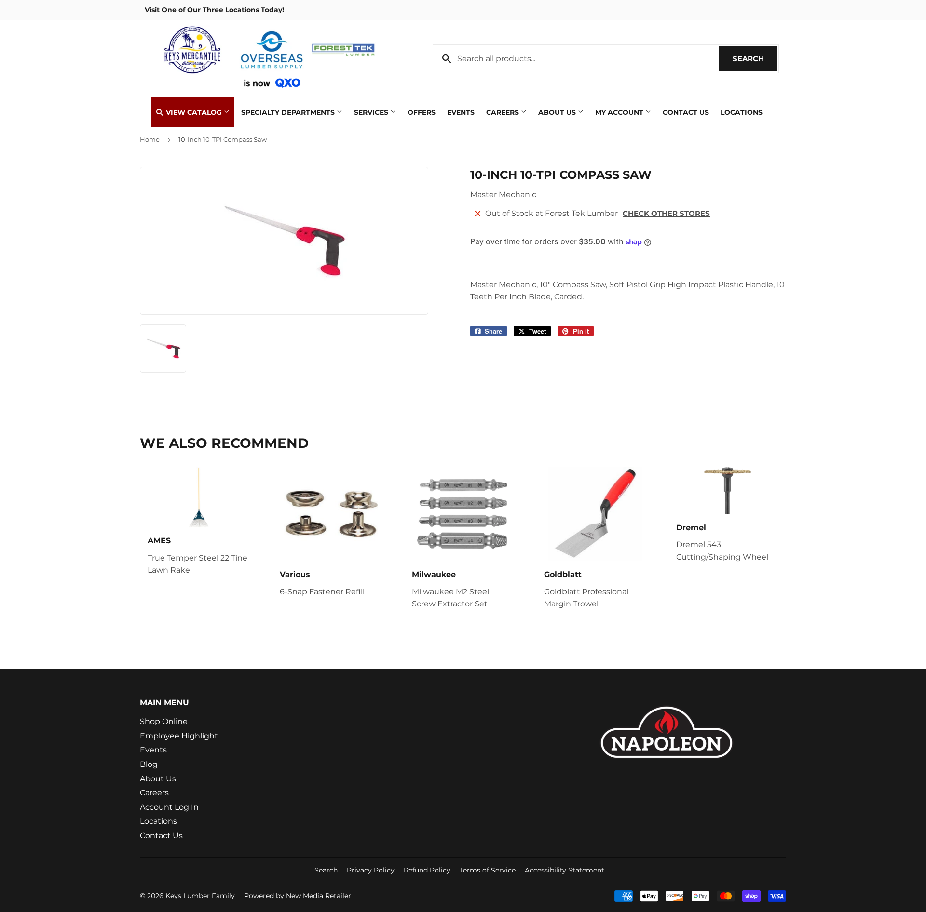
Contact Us (686, 112)
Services (372, 112)
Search (755, 58)
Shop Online (164, 721)
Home (150, 139)
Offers (422, 112)
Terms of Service (488, 870)
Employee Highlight (179, 735)
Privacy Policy (371, 870)
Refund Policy (427, 870)
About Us (558, 112)
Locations (742, 112)
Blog (149, 764)
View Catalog (194, 112)
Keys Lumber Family (200, 895)
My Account (620, 112)
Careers (503, 112)
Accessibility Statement (564, 870)
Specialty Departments (289, 112)
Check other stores (666, 213)
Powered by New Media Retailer (297, 895)
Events (461, 112)
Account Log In (169, 807)
